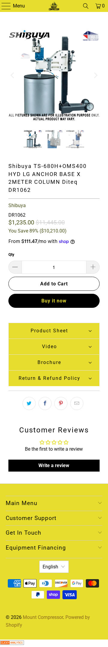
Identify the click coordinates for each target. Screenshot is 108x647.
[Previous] (13, 75)
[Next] (95, 75)
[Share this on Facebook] (45, 403)
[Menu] (3, 6)
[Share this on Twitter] (29, 403)
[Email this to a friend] (76, 403)
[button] (54, 331)
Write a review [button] (53, 465)
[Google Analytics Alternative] (12, 643)
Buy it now (54, 301)
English (50, 567)
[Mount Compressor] (54, 6)
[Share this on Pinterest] (61, 403)
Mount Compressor (43, 617)
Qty (11, 254)
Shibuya (17, 205)
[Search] (86, 6)
